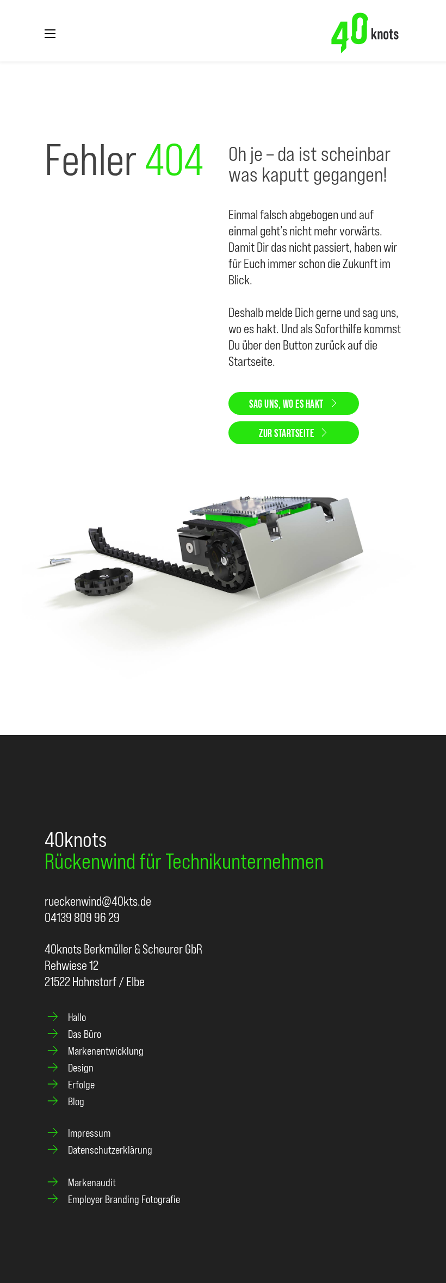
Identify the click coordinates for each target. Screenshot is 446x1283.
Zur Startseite (286, 432)
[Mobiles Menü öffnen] (50, 33)
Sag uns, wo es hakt (286, 403)
